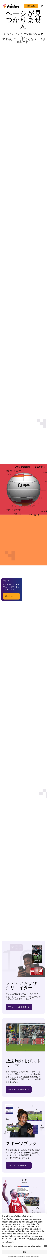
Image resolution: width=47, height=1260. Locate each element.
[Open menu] (42, 5)
